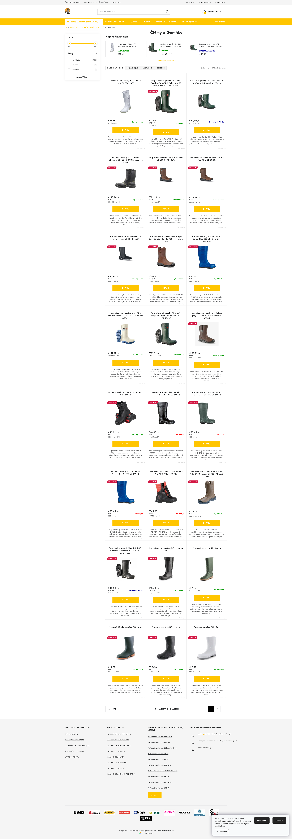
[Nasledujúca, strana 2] (217, 709)
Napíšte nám (116, 2)
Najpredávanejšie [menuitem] (115, 68)
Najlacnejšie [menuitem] (132, 68)
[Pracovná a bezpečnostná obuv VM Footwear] (146, 818)
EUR (190, 2)
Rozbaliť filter (81, 77)
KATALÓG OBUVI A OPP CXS (118, 740)
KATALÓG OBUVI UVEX (115, 757)
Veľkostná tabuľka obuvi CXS (158, 754)
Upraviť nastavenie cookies (165, 831)
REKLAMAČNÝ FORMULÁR (74, 751)
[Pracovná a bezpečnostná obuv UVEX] (79, 812)
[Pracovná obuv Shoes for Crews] (139, 812)
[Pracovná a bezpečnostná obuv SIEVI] (94, 812)
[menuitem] (84, 21)
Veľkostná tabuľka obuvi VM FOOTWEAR (162, 771)
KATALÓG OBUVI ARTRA (116, 751)
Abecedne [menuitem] (160, 68)
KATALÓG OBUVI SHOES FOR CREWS (121, 774)
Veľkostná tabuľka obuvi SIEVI (158, 788)
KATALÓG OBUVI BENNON (117, 763)
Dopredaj (84, 69)
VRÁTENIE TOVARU (72, 757)
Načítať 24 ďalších (168, 709)
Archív (155, 795)
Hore (113, 709)
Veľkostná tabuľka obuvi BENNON (160, 765)
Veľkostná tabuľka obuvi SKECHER (160, 737)
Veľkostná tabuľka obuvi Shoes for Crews (162, 748)
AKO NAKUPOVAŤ (72, 734)
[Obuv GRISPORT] (109, 812)
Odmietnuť (262, 820)
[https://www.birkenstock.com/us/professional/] (199, 812)
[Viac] (220, 21)
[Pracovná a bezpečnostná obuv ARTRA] (169, 812)
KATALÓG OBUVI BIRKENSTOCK (119, 745)
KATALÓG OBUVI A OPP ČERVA (119, 734)
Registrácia (221, 2)
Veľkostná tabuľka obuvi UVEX (158, 759)
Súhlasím (279, 820)
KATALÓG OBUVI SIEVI (115, 768)
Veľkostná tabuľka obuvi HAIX (158, 776)
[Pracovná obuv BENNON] (184, 812)
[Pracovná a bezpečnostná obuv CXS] (214, 812)
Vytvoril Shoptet (147, 833)
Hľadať (167, 12)
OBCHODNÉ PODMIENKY (74, 740)
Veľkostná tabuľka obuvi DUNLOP (160, 782)
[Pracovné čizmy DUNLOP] (124, 812)
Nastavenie (222, 831)
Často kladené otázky (72, 2)
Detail (125, 130)
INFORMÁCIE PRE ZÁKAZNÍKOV (96, 2)
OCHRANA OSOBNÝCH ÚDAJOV (77, 745)
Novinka (84, 64)
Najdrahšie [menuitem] (147, 68)
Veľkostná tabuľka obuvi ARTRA (159, 742)
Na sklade (84, 60)
